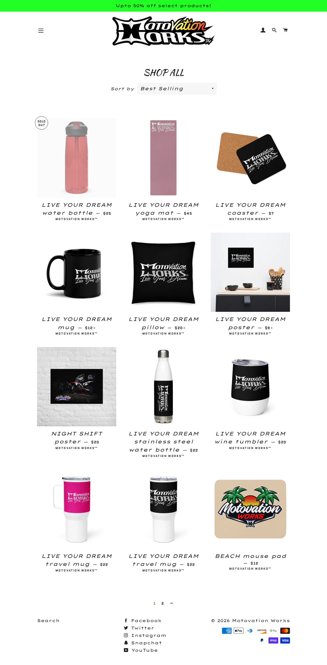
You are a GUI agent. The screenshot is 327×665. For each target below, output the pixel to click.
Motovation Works (261, 620)
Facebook (145, 620)
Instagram (148, 635)
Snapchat (145, 642)
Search (48, 620)
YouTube (143, 650)
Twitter (141, 627)
